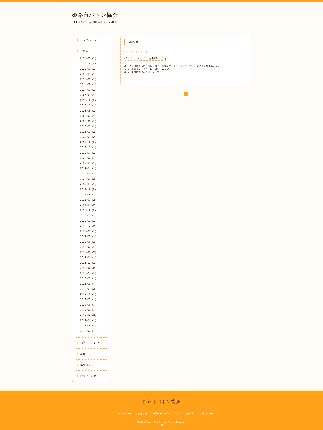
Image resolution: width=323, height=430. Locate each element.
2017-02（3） (89, 315)
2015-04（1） (89, 325)
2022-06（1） (89, 157)
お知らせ (85, 51)
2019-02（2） (89, 252)
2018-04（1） (89, 273)
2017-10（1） (89, 294)
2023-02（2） (89, 131)
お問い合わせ (88, 375)
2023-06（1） (89, 121)
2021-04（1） (89, 194)
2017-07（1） (89, 299)
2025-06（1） (89, 68)
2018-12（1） (89, 262)
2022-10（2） (89, 147)
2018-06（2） (89, 267)
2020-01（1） (89, 220)
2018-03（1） (89, 278)
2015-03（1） (89, 330)
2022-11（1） (88, 142)
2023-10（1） (89, 105)
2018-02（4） (89, 283)
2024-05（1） (89, 84)
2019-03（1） (89, 246)
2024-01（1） (89, 94)
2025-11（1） (88, 63)
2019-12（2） (89, 225)
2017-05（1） (89, 309)
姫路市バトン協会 (95, 15)
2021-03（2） (89, 199)
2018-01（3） (89, 288)
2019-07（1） (89, 236)
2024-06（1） (89, 79)
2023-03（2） (89, 126)
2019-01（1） (89, 257)
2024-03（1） (89, 89)
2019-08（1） (89, 231)
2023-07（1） (89, 115)
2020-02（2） (89, 215)
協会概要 (85, 364)
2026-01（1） (89, 58)
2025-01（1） (89, 73)
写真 (83, 353)
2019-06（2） (89, 241)
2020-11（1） (88, 210)
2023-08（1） (89, 110)
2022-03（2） (89, 173)
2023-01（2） (89, 136)
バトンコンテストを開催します (145, 58)
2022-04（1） (89, 168)
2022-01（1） (89, 184)
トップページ (88, 40)
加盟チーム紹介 (89, 342)
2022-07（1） (89, 152)
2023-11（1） (88, 100)
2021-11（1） (88, 189)
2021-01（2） (89, 204)
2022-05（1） (89, 163)
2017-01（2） (89, 320)
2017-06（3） (89, 304)
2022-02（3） (89, 178)
